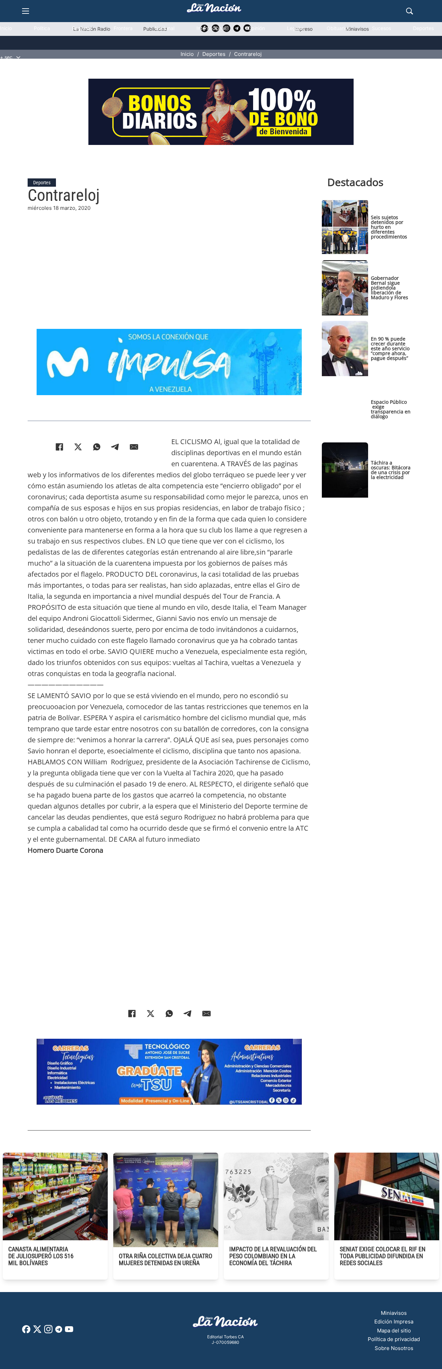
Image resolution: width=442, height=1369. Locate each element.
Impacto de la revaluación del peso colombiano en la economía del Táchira (273, 1256)
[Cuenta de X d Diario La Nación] (37, 1331)
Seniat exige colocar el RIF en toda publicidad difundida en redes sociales (382, 1256)
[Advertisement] (169, 260)
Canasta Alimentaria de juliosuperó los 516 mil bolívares (41, 1256)
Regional (82, 28)
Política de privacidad (394, 1339)
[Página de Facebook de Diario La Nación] (26, 1331)
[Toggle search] (409, 11)
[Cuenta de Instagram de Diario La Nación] (48, 1331)
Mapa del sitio (394, 1330)
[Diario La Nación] (214, 10)
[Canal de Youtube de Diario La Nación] (69, 1331)
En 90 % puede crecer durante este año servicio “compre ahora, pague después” (390, 348)
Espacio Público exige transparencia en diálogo (391, 409)
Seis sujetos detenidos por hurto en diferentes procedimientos (389, 227)
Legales (296, 28)
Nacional (164, 28)
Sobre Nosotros (394, 1348)
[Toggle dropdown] (18, 57)
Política (42, 28)
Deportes (423, 28)
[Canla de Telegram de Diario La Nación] (58, 1331)
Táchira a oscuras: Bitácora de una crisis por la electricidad (391, 469)
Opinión (256, 28)
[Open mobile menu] (25, 11)
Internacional (210, 28)
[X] (78, 447)
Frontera (123, 28)
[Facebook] (59, 447)
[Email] (134, 447)
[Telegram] (115, 447)
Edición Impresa (393, 1321)
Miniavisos (394, 1313)
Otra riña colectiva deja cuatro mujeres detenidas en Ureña (165, 1259)
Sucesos (381, 28)
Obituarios (338, 28)
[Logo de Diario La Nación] (225, 1323)
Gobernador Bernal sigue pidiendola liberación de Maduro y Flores (389, 288)
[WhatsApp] (97, 447)
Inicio (6, 28)
